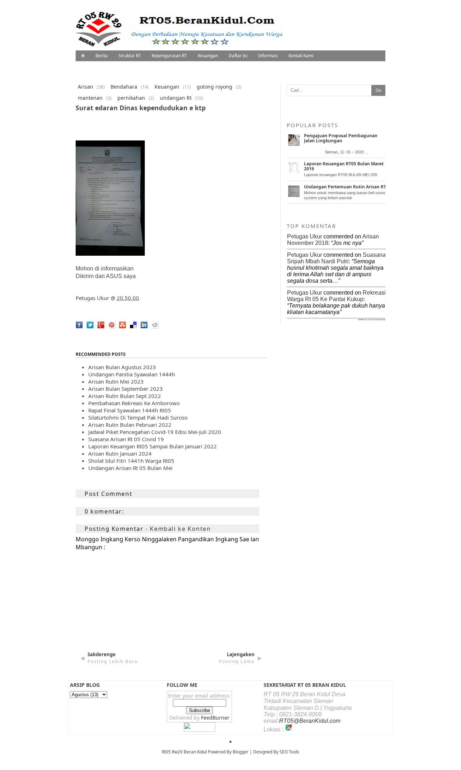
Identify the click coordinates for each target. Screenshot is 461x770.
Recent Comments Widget (375, 319)
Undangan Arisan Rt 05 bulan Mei (130, 467)
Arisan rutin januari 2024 (120, 453)
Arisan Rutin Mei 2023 (116, 381)
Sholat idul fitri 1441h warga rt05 (131, 460)
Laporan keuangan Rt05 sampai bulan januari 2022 (152, 446)
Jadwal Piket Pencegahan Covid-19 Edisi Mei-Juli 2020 (154, 431)
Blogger (241, 752)
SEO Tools (289, 752)
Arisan (85, 86)
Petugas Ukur (92, 297)
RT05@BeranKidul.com (309, 721)
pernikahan (131, 97)
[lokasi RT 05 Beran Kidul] (288, 729)
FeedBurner (215, 717)
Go (378, 90)
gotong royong (214, 86)
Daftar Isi (238, 56)
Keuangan (208, 56)
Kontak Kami (300, 56)
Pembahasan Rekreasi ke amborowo (134, 403)
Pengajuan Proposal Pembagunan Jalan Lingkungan (340, 138)
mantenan (90, 97)
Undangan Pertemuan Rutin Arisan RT (345, 187)
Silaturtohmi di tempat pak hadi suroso (138, 417)
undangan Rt (176, 97)
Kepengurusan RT (169, 56)
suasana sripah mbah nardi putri (336, 258)
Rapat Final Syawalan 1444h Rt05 (129, 410)
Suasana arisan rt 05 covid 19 (126, 439)
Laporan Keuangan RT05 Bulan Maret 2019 (344, 166)
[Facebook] (77, 330)
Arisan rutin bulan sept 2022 (124, 395)
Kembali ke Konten (180, 529)
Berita (101, 56)
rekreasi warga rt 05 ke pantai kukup (336, 296)
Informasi (268, 56)
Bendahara (124, 86)
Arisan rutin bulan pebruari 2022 (129, 424)
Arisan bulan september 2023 (125, 388)
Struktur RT (129, 56)
